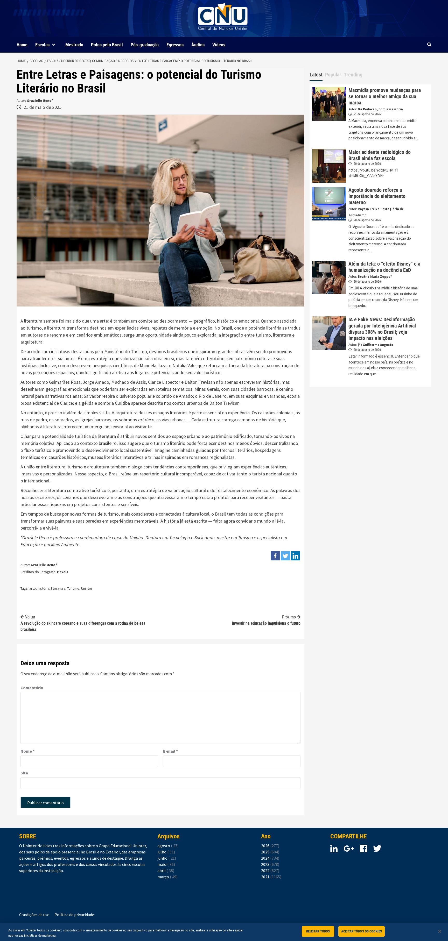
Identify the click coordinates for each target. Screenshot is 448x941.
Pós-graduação (145, 44)
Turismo (73, 588)
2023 (270, 864)
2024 (270, 858)
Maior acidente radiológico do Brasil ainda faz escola (379, 155)
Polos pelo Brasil (107, 44)
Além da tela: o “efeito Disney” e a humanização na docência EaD (384, 267)
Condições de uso (34, 914)
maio (166, 864)
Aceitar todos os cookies (361, 931)
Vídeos (218, 44)
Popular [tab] (333, 75)
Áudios (198, 44)
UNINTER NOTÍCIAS (223, 33)
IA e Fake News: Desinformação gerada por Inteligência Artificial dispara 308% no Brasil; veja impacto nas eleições (382, 328)
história (43, 588)
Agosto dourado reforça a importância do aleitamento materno (376, 196)
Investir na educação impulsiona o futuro (266, 620)
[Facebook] (275, 555)
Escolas (42, 44)
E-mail (170, 751)
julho (166, 851)
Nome (27, 751)
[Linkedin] (295, 555)
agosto (168, 845)
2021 (271, 876)
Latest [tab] (316, 75)
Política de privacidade (74, 914)
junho (166, 858)
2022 (270, 870)
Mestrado (74, 44)
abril (165, 870)
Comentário (31, 687)
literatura (58, 588)
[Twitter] (285, 555)
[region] (224, 932)
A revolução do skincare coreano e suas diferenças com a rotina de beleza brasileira (82, 623)
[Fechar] (439, 931)
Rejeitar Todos (318, 931)
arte (32, 588)
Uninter (136, 537)
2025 (270, 851)
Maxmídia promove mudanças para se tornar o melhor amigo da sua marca (384, 96)
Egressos (175, 44)
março (167, 876)
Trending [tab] (353, 75)
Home (22, 44)
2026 (270, 845)
